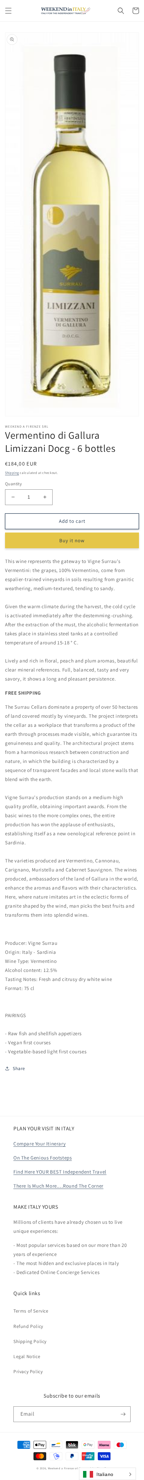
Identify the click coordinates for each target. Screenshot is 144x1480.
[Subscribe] (123, 1414)
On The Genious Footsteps (42, 1157)
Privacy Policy (28, 1371)
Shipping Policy (30, 1341)
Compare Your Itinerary (39, 1143)
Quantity (13, 484)
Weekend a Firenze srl (63, 1468)
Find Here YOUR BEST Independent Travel (59, 1172)
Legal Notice (26, 1356)
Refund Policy (28, 1326)
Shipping (12, 473)
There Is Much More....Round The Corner (58, 1186)
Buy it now (72, 540)
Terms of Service (31, 1311)
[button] (8, 10)
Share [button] (19, 1068)
